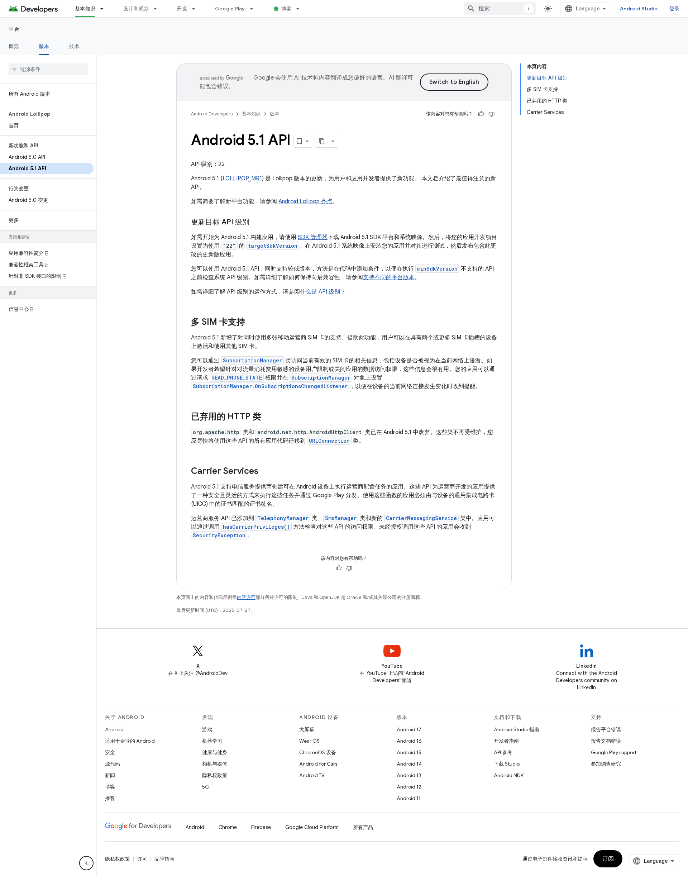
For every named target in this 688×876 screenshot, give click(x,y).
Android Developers (212, 114)
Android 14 (409, 764)
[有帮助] (481, 114)
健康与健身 (214, 752)
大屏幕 (306, 729)
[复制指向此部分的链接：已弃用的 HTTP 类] (268, 417)
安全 (110, 752)
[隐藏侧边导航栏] (86, 863)
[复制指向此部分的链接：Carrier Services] (265, 471)
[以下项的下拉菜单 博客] (301, 8)
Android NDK (509, 775)
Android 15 (409, 752)
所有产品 (363, 827)
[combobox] (500, 8)
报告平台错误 (606, 729)
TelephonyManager (283, 518)
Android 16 (409, 741)
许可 (142, 859)
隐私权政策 (214, 775)
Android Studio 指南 (516, 729)
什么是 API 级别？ (323, 291)
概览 (14, 46)
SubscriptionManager (252, 360)
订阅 (608, 858)
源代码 (112, 764)
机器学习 (212, 741)
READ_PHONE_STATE (236, 377)
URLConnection (329, 440)
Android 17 (409, 729)
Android (114, 729)
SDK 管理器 (313, 237)
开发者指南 (506, 741)
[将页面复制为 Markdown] (321, 141)
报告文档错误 (606, 741)
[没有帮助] (491, 114)
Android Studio (639, 8)
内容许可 (246, 597)
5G (205, 787)
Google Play (230, 8)
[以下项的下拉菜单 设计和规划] (158, 8)
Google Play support (613, 752)
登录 (674, 8)
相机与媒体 (214, 764)
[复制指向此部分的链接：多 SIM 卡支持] (252, 322)
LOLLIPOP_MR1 (242, 178)
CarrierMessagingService (421, 518)
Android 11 (409, 798)
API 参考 (503, 752)
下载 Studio (507, 764)
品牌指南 (164, 859)
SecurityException (219, 535)
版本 (44, 46)
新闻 (110, 775)
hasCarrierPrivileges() (256, 526)
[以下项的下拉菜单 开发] (196, 8)
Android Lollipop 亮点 (305, 201)
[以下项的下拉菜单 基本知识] (105, 8)
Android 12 (409, 787)
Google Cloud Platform (312, 827)
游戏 (207, 729)
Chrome (228, 827)
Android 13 (409, 775)
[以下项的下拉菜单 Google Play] (254, 8)
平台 (14, 29)
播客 (110, 798)
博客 (286, 8)
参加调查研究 (606, 764)
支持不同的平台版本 (389, 277)
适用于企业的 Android (130, 741)
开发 (182, 8)
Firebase (261, 827)
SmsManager (341, 518)
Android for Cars (318, 764)
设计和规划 (136, 8)
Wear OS (309, 741)
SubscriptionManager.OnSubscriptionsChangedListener (270, 386)
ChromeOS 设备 (317, 752)
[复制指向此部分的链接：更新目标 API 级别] (256, 222)
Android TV (312, 775)
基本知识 (85, 8)
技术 (74, 46)
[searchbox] (48, 69)
